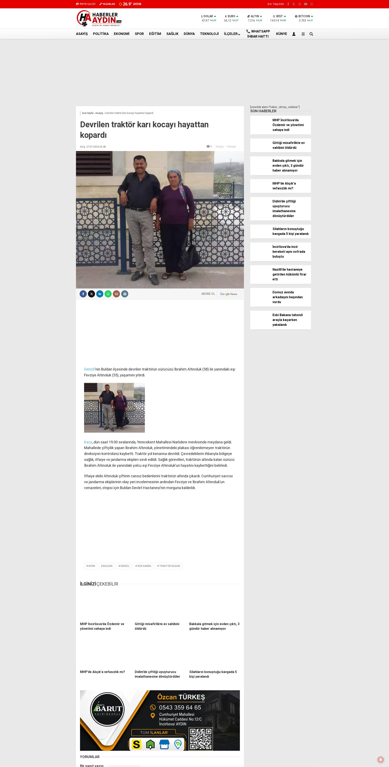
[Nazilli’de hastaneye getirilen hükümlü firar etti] (259, 277)
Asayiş (82, 34)
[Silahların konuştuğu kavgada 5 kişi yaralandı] (214, 652)
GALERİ (87, 4)
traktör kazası (169, 566)
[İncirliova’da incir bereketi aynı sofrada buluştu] (259, 254)
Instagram (365, 223)
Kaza (88, 442)
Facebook (364, 200)
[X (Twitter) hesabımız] (363, 212)
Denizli (89, 369)
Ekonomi (121, 34)
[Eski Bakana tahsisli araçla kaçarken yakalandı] (259, 322)
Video (349, 39)
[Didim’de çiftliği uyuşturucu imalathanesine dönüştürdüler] (160, 652)
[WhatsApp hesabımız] (312, 4)
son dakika (144, 566)
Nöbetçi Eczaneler (354, 112)
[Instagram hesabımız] (299, 4)
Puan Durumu (355, 156)
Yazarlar (351, 48)
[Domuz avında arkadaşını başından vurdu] (259, 299)
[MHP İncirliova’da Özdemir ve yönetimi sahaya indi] (105, 604)
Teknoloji (209, 34)
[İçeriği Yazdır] (124, 293)
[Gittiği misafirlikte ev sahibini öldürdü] (160, 604)
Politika (101, 34)
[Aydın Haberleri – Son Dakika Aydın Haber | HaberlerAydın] (99, 26)
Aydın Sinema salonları (357, 90)
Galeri (350, 31)
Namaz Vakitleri (357, 148)
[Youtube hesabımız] (305, 4)
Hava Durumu (351, 99)
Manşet (231, 146)
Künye (346, 107)
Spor (139, 34)
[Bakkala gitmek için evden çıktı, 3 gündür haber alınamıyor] (214, 604)
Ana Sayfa (353, 22)
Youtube (365, 235)
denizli (125, 566)
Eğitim (155, 34)
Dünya (189, 34)
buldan (107, 566)
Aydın (91, 566)
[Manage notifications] (380, 759)
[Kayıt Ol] (294, 34)
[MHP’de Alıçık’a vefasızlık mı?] (105, 652)
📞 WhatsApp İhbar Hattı (258, 34)
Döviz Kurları (350, 95)
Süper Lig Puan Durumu (357, 116)
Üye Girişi (351, 65)
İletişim (347, 103)
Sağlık (172, 34)
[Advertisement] (56, 104)
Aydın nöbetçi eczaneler (358, 86)
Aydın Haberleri (352, 82)
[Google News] (229, 294)
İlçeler (231, 34)
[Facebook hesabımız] (288, 4)
